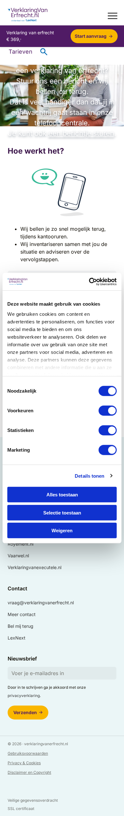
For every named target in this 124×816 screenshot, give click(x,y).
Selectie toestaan (62, 512)
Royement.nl (20, 544)
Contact (17, 588)
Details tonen (89, 475)
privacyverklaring (24, 695)
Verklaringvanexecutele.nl (34, 567)
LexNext (16, 637)
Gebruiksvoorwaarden (28, 753)
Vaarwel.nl (18, 555)
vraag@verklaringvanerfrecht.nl (41, 602)
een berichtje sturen (81, 133)
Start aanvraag (91, 36)
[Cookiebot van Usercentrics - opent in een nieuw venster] (89, 281)
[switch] (108, 411)
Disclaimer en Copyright (29, 772)
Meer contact (22, 614)
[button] (112, 15)
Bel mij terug (20, 626)
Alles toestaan (62, 494)
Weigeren (62, 530)
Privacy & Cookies (24, 762)
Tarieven (20, 51)
